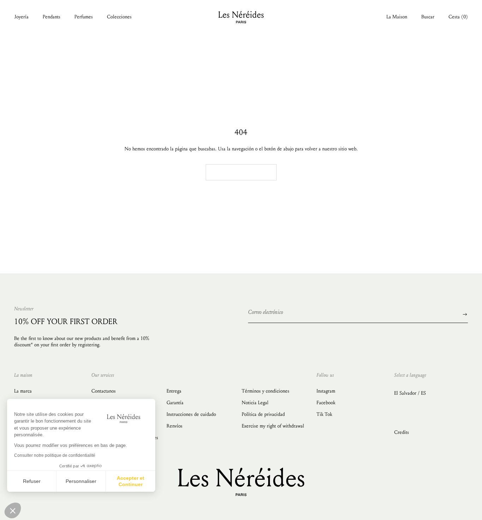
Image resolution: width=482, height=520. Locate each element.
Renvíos (174, 426)
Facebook (326, 403)
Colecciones (119, 17)
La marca (23, 391)
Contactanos (103, 391)
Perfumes (83, 17)
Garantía (175, 403)
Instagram (326, 391)
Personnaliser (81, 481)
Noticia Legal (255, 403)
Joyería (21, 17)
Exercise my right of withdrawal (273, 426)
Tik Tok (324, 414)
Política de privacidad (263, 414)
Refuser (32, 481)
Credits (401, 432)
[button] (12, 510)
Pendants (51, 17)
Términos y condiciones (265, 391)
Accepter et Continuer (130, 481)
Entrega (174, 391)
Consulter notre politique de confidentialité (54, 455)
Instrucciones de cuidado (191, 414)
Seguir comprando (241, 172)
